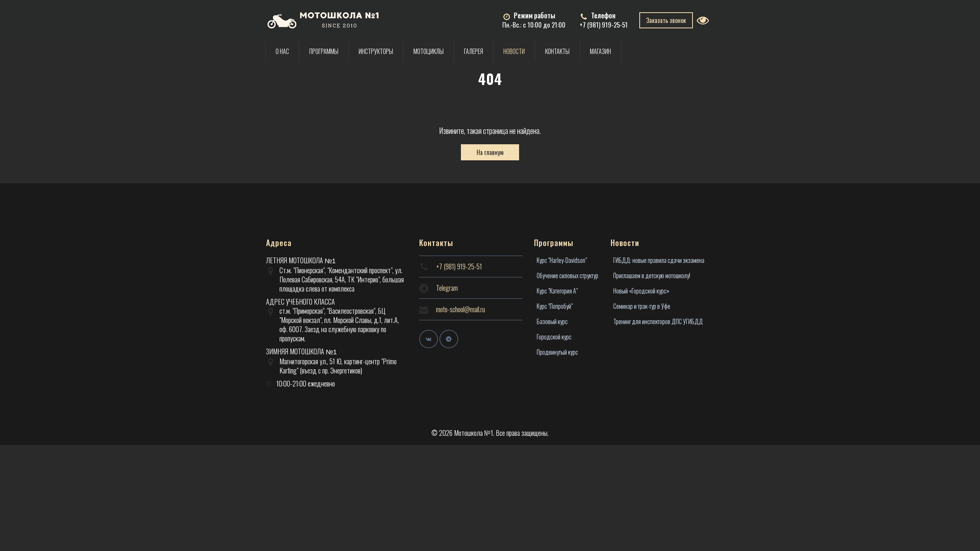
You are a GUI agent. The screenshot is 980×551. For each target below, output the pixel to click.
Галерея (473, 51)
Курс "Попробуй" (555, 306)
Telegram (447, 288)
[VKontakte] (428, 339)
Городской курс (554, 336)
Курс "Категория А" (557, 290)
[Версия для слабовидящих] (705, 20)
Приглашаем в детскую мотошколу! (651, 275)
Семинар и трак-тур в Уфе (641, 306)
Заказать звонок (666, 20)
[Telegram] (448, 339)
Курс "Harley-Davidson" (562, 260)
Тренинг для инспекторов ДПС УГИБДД (658, 321)
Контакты (557, 51)
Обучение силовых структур (567, 275)
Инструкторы (376, 51)
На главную (490, 152)
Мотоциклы (428, 51)
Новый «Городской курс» (641, 290)
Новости (514, 51)
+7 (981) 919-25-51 (604, 24)
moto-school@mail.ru (460, 309)
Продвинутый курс (557, 352)
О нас (282, 51)
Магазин (600, 51)
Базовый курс (552, 321)
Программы (323, 51)
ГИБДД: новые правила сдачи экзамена (658, 260)
